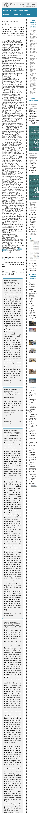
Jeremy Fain (14, 55)
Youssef (7, 223)
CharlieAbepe (6, 59)
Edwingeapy (9, 100)
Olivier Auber (15, 52)
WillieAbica (12, 105)
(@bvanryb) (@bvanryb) (12, 226)
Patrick (15, 70)
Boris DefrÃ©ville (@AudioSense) (8, 228)
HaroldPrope (15, 47)
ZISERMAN (8, 129)
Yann (6, 133)
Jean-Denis (13, 220)
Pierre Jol (8, 92)
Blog (21, 15)
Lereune (5, 158)
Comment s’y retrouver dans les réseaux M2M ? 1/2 (12, 625)
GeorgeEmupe (7, 73)
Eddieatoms (20, 86)
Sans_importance (8, 216)
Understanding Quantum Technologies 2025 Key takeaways (33, 157)
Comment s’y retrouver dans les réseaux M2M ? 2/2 (12, 434)
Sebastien (8, 168)
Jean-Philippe (9, 149)
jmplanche (5, 76)
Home (5, 10)
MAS (18, 195)
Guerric (4, 200)
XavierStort (9, 65)
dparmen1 (18, 110)
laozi (12, 136)
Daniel (12, 147)
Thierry (4, 213)
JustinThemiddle (7, 84)
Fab (22, 70)
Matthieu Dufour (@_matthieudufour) (12, 202)
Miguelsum (19, 68)
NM (21, 220)
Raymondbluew (7, 63)
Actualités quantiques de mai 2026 (33, 38)
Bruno (14, 165)
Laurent (4, 47)
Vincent (16, 118)
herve (20, 42)
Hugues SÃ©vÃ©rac (9, 245)
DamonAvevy (9, 208)
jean (3, 105)
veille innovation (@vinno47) (11, 177)
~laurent (5, 160)
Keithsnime (6, 46)
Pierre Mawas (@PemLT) (13, 241)
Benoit (18, 104)
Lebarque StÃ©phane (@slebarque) (10, 170)
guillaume (16, 46)
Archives (13, 10)
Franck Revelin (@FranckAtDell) (12, 99)
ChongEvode (6, 60)
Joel (18, 250)
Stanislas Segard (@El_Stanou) (12, 239)
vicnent (19, 84)
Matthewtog (6, 252)
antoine (4, 197)
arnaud (7, 118)
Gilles (17, 211)
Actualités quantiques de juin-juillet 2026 (33, 32)
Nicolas (17, 59)
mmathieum (19, 224)
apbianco (5, 215)
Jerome (14, 94)
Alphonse (13, 213)
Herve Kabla (6, 51)
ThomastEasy (6, 67)
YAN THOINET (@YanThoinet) (12, 178)
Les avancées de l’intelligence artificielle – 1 (12, 392)
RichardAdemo (7, 81)
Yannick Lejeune (14, 144)
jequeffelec (20, 131)
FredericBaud (9, 126)
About (28, 15)
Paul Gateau (19, 88)
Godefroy (21, 166)
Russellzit (14, 158)
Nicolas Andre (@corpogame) (12, 120)
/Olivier (21, 102)
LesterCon (8, 68)
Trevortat (14, 49)
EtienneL (8, 210)
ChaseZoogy (6, 186)
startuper (20, 149)
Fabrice (4, 117)
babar (21, 117)
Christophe (20, 63)
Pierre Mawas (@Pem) (12, 97)
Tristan (21, 210)
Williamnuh (6, 91)
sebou (4, 192)
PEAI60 (8, 199)
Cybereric (12, 192)
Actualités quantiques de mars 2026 (33, 58)
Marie (4, 144)
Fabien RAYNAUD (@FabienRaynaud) (8, 182)
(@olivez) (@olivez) (16, 137)
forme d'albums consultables (33, 295)
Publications (23, 10)
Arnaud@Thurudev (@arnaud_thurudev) (9, 78)
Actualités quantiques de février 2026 (33, 79)
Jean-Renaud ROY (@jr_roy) (11, 173)
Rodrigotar (19, 73)
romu (4, 207)
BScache (14, 145)
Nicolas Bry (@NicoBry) (10, 152)
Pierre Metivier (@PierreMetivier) (11, 248)
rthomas (16, 51)
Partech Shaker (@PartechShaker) (12, 183)
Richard (12, 200)
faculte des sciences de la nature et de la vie (12, 140)
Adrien (4, 220)
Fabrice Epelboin (16, 133)
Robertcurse (9, 89)
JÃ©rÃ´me (13, 187)
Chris (12, 131)
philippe (5, 49)
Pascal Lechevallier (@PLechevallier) (8, 175)
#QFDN (31, 397)
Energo (13, 194)
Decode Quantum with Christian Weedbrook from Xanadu (33, 71)
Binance (7, 142)
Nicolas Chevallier (11, 221)
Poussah (5, 194)
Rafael (21, 125)
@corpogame (6, 154)
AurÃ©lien (20, 216)
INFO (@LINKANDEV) (12, 113)
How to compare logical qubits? (33, 64)
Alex (16, 218)
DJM (15, 210)
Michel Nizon (15, 41)
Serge (12, 189)
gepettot (19, 141)
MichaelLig (18, 60)
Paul (21, 187)
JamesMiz (19, 81)
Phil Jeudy (9, 104)
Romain (4, 187)
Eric (6, 189)
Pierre (4, 42)
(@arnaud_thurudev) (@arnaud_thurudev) (9, 235)
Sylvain (4, 52)
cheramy (11, 207)
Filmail (13, 117)
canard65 (13, 197)
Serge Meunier (19, 168)
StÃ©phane (8, 211)
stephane (5, 145)
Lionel (19, 100)
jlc (19, 108)
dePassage (15, 215)
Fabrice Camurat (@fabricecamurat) (12, 243)
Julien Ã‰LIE (11, 162)
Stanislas (5, 166)
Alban (11, 191)
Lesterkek (5, 94)
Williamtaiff (20, 208)
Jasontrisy (20, 207)
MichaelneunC (10, 75)
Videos (15, 15)
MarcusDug (19, 67)
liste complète (33, 265)
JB (19, 160)
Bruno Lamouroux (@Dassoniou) (11, 156)
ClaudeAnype (18, 91)
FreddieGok (6, 115)
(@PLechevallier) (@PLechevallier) (8, 238)
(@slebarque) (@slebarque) (14, 112)
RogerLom (5, 54)
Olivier (4, 57)
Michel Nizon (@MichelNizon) (12, 123)
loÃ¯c (6, 202)
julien (7, 70)
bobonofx (8, 88)
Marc (12, 57)
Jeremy (7, 83)
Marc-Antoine (6, 110)
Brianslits (8, 71)
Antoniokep (9, 44)
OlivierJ (16, 83)
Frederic (16, 142)
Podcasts (6, 15)
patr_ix (18, 92)
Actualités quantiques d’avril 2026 (33, 53)
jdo (21, 221)
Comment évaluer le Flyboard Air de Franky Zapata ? (12, 283)
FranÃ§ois (17, 115)
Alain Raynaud (7, 224)
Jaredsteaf (8, 86)
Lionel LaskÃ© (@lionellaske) (12, 96)
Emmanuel (20, 147)
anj (15, 102)
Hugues (20, 128)
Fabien (12, 42)
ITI (3, 162)
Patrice (13, 160)
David (14, 125)
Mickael (12, 128)
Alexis (7, 125)
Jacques (19, 191)
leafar (18, 44)
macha (4, 41)
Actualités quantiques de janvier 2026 (33, 85)
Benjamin (8, 134)
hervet (12, 250)
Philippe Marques (8, 120)
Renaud (15, 223)
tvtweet (20, 200)
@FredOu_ (16, 150)
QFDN (30, 457)
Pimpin (7, 170)
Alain (13, 166)
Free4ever (17, 199)
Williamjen (9, 62)
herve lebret (9, 218)
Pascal (7, 102)
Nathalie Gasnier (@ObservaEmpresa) (13, 204)
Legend (15, 186)
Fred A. (7, 150)
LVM (13, 108)
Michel (4, 147)
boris (12, 195)
